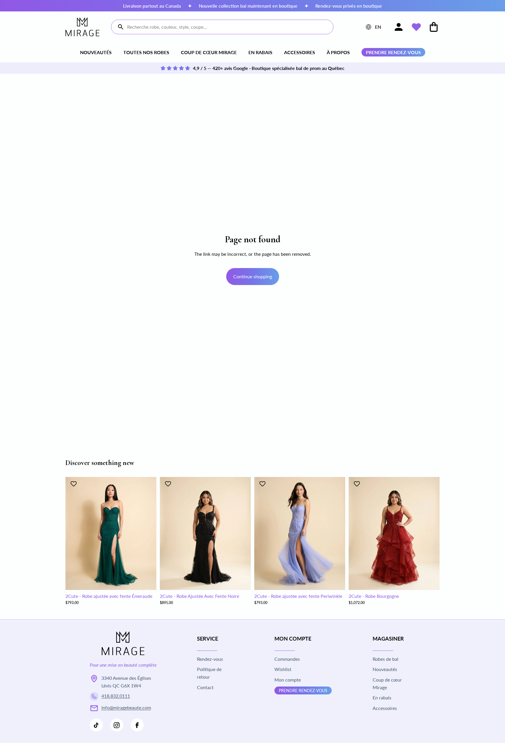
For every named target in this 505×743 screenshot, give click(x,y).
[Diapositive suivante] (147, 533)
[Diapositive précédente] (74, 533)
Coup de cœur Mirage (209, 52)
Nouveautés (96, 52)
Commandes (287, 659)
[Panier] (434, 27)
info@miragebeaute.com (126, 707)
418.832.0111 (115, 696)
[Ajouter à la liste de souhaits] (74, 484)
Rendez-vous (210, 659)
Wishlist (282, 669)
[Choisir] (147, 581)
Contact (205, 687)
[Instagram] (116, 725)
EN (373, 28)
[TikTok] (96, 725)
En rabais (260, 52)
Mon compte (287, 679)
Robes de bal (385, 659)
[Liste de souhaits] (416, 27)
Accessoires (299, 52)
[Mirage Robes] (82, 26)
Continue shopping (252, 276)
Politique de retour (209, 672)
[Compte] (398, 27)
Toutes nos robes (146, 52)
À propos (338, 52)
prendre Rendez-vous (303, 690)
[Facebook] (137, 725)
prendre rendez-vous (393, 52)
